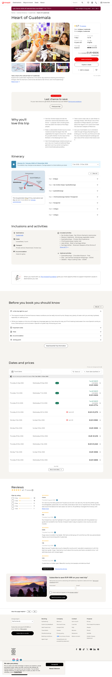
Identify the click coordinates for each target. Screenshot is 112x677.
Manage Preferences (54, 668)
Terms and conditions (74, 101)
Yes (29, 611)
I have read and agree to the (65, 592)
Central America (22, 13)
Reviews (74, 630)
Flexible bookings (46, 633)
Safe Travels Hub (46, 627)
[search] (76, 2)
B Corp (88, 621)
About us (59, 621)
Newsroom (75, 633)
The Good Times (61, 624)
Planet (88, 630)
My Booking (45, 621)
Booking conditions (47, 636)
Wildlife (89, 633)
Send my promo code (58, 597)
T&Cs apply (23, 629)
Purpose (89, 619)
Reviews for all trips (61, 569)
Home (13, 13)
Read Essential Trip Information (56, 346)
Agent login (45, 639)
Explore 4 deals (86, 64)
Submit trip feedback (47, 624)
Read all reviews (47, 568)
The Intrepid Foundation (93, 624)
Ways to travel (28, 2)
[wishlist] (88, 3)
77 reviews (83, 26)
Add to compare (84, 70)
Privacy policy (60, 633)
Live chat (74, 624)
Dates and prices (86, 59)
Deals (36, 2)
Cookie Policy (17, 672)
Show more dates (55, 469)
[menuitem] (6, 3)
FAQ (73, 627)
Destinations (17, 2)
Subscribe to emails (22, 633)
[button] (40, 42)
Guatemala (31, 13)
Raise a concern (76, 636)
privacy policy (74, 592)
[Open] (32, 490)
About (42, 2)
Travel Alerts (45, 630)
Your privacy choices (64, 636)
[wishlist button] (96, 70)
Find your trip (56, 106)
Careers (59, 630)
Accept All (54, 664)
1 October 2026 (95, 55)
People (89, 627)
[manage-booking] (92, 3)
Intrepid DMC (60, 627)
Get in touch (75, 621)
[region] (34, 667)
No (35, 611)
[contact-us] (96, 3)
